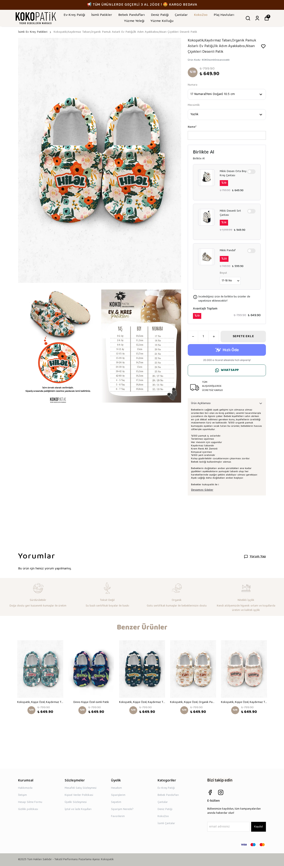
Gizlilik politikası (28, 809)
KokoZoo (200, 15)
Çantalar (181, 15)
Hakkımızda (25, 788)
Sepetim (116, 802)
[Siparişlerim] (257, 18)
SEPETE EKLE (243, 336)
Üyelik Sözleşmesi (76, 802)
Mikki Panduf (228, 250)
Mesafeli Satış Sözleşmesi (80, 788)
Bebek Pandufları (131, 15)
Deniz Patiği (160, 15)
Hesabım (116, 788)
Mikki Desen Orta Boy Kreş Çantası (233, 173)
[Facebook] (210, 792)
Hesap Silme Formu (30, 802)
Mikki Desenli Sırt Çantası (230, 213)
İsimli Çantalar (166, 823)
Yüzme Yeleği (134, 21)
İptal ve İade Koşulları (78, 809)
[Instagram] (220, 792)
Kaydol (258, 826)
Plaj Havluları (224, 15)
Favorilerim (118, 816)
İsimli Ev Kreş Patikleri (32, 32)
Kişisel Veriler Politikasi (79, 795)
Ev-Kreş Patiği (74, 15)
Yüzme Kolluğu (162, 21)
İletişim (22, 795)
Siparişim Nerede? (122, 809)
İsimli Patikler (101, 15)
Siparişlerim (118, 795)
